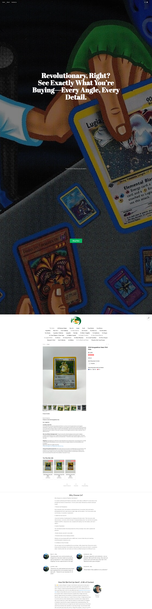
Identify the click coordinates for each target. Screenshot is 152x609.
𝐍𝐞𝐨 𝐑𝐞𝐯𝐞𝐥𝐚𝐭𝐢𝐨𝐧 (103, 330)
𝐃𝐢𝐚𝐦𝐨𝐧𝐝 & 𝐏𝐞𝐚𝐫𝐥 (51, 340)
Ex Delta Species (75, 330)
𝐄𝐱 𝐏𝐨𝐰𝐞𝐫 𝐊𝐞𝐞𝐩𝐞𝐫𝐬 (103, 337)
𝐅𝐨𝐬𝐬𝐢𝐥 (83, 328)
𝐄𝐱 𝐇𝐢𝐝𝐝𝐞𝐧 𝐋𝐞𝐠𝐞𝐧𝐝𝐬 (71, 335)
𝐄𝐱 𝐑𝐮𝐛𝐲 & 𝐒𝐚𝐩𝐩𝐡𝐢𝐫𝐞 (85, 333)
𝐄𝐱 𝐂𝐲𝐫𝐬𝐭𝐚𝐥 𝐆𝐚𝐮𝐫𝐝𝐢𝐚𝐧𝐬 (91, 337)
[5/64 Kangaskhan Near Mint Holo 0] (45, 408)
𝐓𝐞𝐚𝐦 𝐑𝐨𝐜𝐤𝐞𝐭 (91, 328)
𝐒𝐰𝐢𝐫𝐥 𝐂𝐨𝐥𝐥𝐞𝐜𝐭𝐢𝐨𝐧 (61, 340)
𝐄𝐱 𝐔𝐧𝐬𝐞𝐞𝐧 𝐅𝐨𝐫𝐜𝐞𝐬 (67, 337)
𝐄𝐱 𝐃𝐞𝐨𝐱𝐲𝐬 (57, 337)
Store (3, 2)
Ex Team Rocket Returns (97, 335)
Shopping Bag (85, 485)
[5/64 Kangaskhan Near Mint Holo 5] (73, 408)
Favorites (76, 485)
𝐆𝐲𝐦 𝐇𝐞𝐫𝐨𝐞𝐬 (99, 328)
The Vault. (52, 328)
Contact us (14, 2)
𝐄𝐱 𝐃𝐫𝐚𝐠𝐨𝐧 (104, 333)
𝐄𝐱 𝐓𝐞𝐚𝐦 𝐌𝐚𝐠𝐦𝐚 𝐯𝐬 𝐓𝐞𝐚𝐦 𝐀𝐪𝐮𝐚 (56, 335)
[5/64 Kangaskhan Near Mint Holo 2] (54, 408)
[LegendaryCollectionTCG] (76, 320)
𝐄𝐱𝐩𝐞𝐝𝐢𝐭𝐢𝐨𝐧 (47, 330)
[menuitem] (107, 344)
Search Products (67, 485)
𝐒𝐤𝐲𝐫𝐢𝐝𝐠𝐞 (75, 333)
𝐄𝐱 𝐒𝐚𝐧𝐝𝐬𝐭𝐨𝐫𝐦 (96, 333)
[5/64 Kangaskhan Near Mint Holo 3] (60, 408)
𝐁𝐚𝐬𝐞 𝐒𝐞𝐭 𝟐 (55, 330)
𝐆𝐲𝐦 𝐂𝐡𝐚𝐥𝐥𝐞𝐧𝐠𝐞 (64, 330)
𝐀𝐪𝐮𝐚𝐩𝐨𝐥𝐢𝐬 (68, 333)
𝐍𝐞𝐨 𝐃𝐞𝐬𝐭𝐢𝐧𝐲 (47, 333)
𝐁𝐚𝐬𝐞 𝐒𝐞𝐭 (72, 328)
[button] (92, 363)
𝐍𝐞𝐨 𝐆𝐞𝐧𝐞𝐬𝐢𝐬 (84, 330)
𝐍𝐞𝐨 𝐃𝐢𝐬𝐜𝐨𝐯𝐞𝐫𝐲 (93, 330)
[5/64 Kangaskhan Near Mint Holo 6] (79, 408)
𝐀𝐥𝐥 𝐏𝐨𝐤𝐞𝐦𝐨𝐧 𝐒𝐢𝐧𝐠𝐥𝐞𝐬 (62, 328)
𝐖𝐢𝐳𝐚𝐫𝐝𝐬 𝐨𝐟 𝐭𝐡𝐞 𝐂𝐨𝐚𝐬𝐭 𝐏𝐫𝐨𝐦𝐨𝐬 (98, 340)
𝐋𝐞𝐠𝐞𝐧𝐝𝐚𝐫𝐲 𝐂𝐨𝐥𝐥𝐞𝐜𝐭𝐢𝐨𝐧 (58, 333)
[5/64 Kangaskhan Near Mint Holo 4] (67, 408)
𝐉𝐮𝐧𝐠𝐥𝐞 (77, 328)
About (8, 2)
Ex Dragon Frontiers (83, 335)
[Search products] (148, 318)
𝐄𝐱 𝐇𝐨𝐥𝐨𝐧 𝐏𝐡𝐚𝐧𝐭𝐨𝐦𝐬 (78, 337)
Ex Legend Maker (48, 337)
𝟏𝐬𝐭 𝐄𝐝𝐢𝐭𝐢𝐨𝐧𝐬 (71, 340)
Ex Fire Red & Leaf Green (82, 340)
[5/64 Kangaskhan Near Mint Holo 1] (50, 408)
